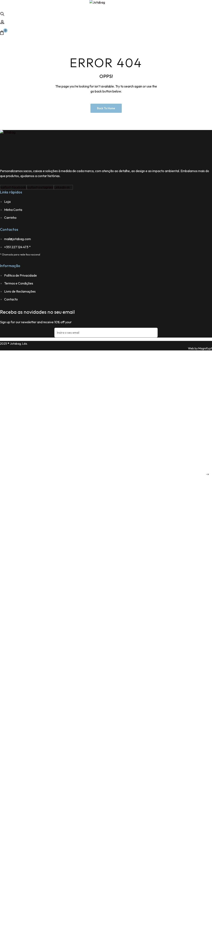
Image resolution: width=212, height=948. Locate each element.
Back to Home (106, 108)
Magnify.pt (205, 348)
